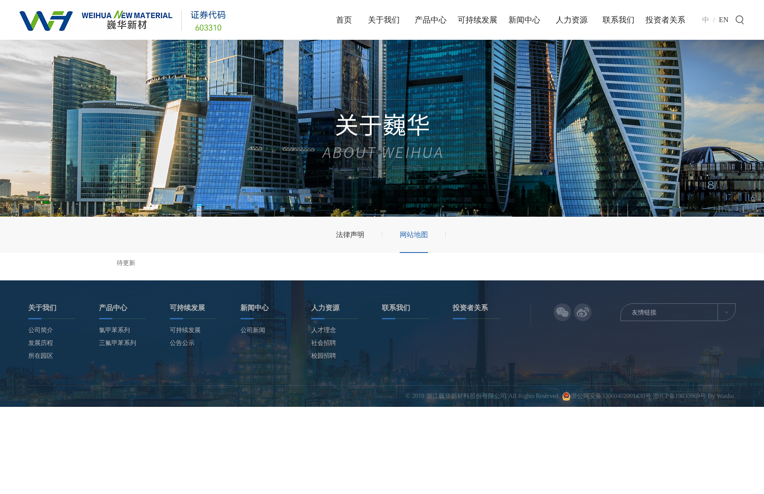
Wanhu (725, 396)
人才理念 (323, 330)
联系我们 (618, 19)
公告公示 (182, 343)
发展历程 (40, 343)
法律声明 (350, 234)
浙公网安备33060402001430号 (612, 396)
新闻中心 (524, 19)
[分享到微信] (562, 312)
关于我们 (384, 19)
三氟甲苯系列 (117, 343)
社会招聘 (323, 343)
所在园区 (40, 355)
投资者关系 (665, 19)
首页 (344, 19)
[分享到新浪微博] (583, 312)
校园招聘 (323, 355)
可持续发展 (477, 19)
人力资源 (572, 19)
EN (724, 19)
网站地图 (414, 234)
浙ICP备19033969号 (679, 396)
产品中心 (431, 19)
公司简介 (40, 330)
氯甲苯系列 (114, 330)
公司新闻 (253, 330)
